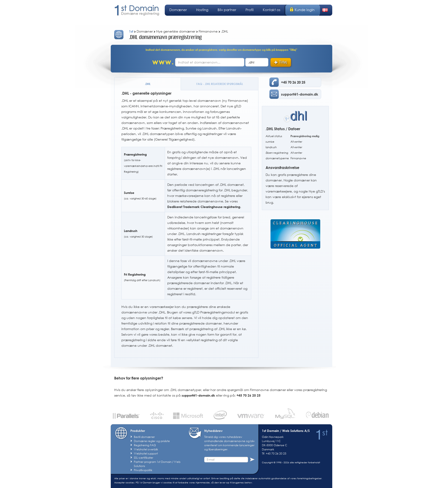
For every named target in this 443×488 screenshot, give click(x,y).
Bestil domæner (144, 437)
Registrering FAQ (145, 445)
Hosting (202, 10)
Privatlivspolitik (143, 470)
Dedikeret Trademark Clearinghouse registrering (203, 207)
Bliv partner (227, 10)
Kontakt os (271, 10)
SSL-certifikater (143, 457)
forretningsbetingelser (309, 478)
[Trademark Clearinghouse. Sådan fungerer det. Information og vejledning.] (295, 231)
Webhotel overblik (146, 449)
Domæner (178, 10)
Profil (249, 10)
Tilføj (283, 62)
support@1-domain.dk (198, 395)
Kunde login (304, 10)
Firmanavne (298, 158)
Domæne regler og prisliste (152, 441)
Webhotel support (146, 453)
